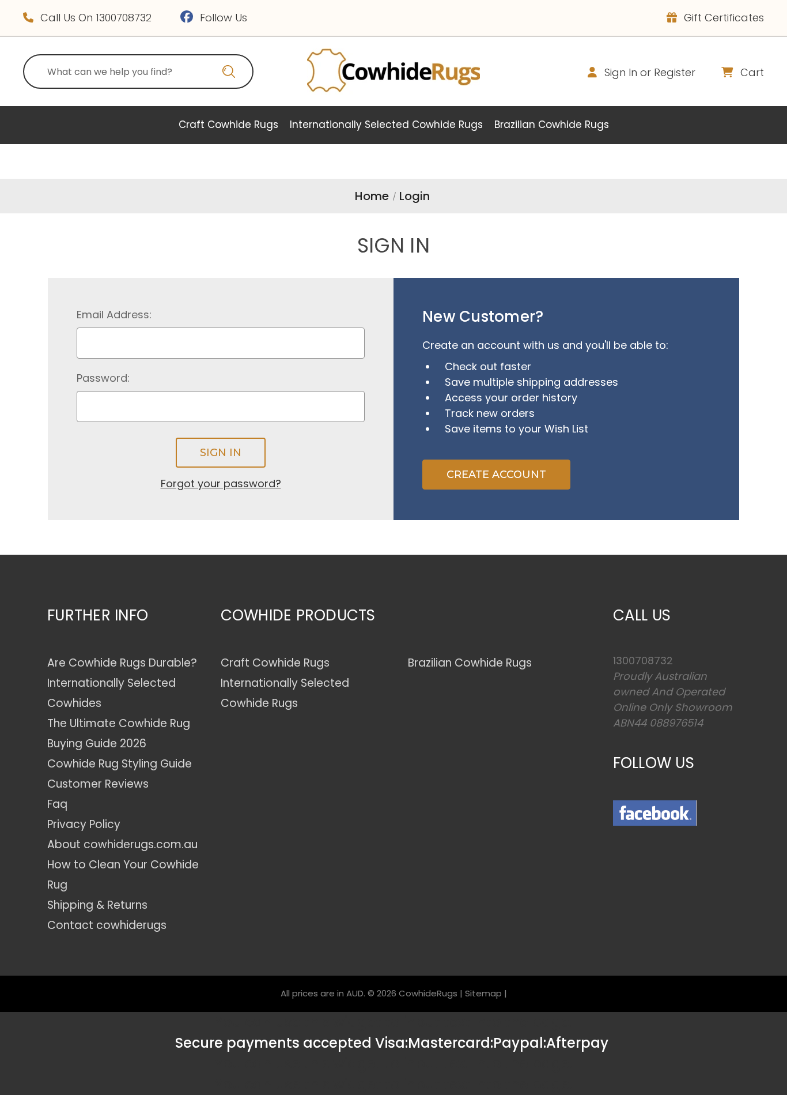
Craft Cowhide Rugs (228, 124)
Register (674, 72)
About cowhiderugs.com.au (122, 844)
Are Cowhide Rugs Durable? (122, 663)
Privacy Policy (83, 824)
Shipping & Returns (97, 905)
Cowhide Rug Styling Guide (119, 764)
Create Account (496, 474)
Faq (57, 804)
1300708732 (124, 17)
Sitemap (483, 993)
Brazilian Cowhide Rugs (551, 124)
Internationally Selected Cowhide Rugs (386, 124)
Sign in (620, 72)
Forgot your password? (221, 483)
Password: (103, 378)
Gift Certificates (722, 17)
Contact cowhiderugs (107, 925)
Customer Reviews (98, 784)
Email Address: (114, 314)
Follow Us (222, 17)
